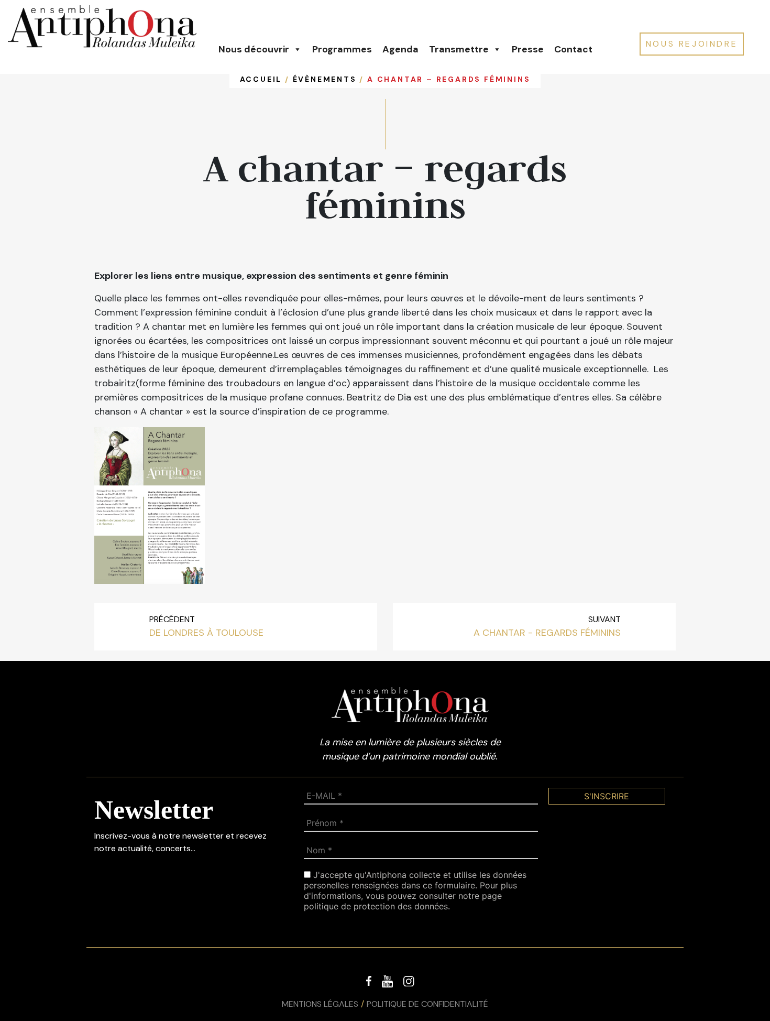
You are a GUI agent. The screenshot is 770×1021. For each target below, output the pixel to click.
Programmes (342, 49)
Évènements (325, 79)
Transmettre (459, 49)
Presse (528, 49)
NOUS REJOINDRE (692, 43)
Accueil (261, 79)
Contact (573, 49)
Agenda (400, 49)
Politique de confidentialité (427, 1003)
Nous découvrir (253, 49)
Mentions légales (320, 1003)
